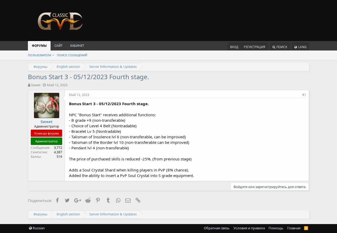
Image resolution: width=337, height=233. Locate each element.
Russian (38, 228)
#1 (304, 95)
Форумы (39, 46)
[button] (53, 55)
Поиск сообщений (72, 55)
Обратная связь (217, 228)
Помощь (276, 228)
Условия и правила (249, 228)
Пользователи (39, 55)
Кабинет (77, 46)
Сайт (58, 46)
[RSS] (306, 228)
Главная (293, 228)
